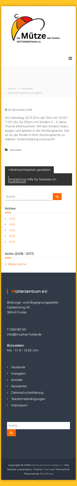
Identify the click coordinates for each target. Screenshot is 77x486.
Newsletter (19, 386)
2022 (12, 241)
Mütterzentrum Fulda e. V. (47, 465)
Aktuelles (27, 88)
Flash (47, 469)
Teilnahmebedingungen (28, 399)
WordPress (46, 473)
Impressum (19, 405)
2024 (12, 230)
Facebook (18, 367)
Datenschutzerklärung (27, 392)
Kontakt (17, 380)
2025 (12, 224)
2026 (12, 218)
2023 (12, 235)
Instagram (18, 373)
